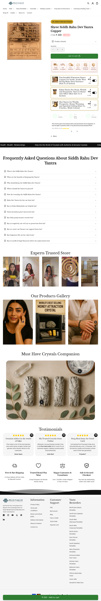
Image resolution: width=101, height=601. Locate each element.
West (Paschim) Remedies (74, 551)
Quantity (53, 46)
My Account (54, 511)
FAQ (51, 507)
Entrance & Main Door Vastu (74, 556)
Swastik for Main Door (76, 582)
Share (55, 136)
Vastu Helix (73, 579)
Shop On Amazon (36, 523)
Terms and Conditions (33, 509)
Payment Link (54, 525)
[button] (88, 3)
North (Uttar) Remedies (73, 533)
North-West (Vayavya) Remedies (75, 527)
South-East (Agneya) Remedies (76, 515)
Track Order (53, 521)
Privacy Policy (34, 504)
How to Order (54, 518)
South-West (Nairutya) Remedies (75, 521)
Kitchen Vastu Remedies (73, 562)
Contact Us (34, 527)
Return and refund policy (36, 515)
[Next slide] (77, 131)
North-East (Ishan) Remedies (75, 509)
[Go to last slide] (71, 131)
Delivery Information (36, 520)
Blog (51, 514)
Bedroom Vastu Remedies (74, 568)
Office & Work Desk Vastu (75, 574)
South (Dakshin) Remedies (74, 545)
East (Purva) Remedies (73, 539)
